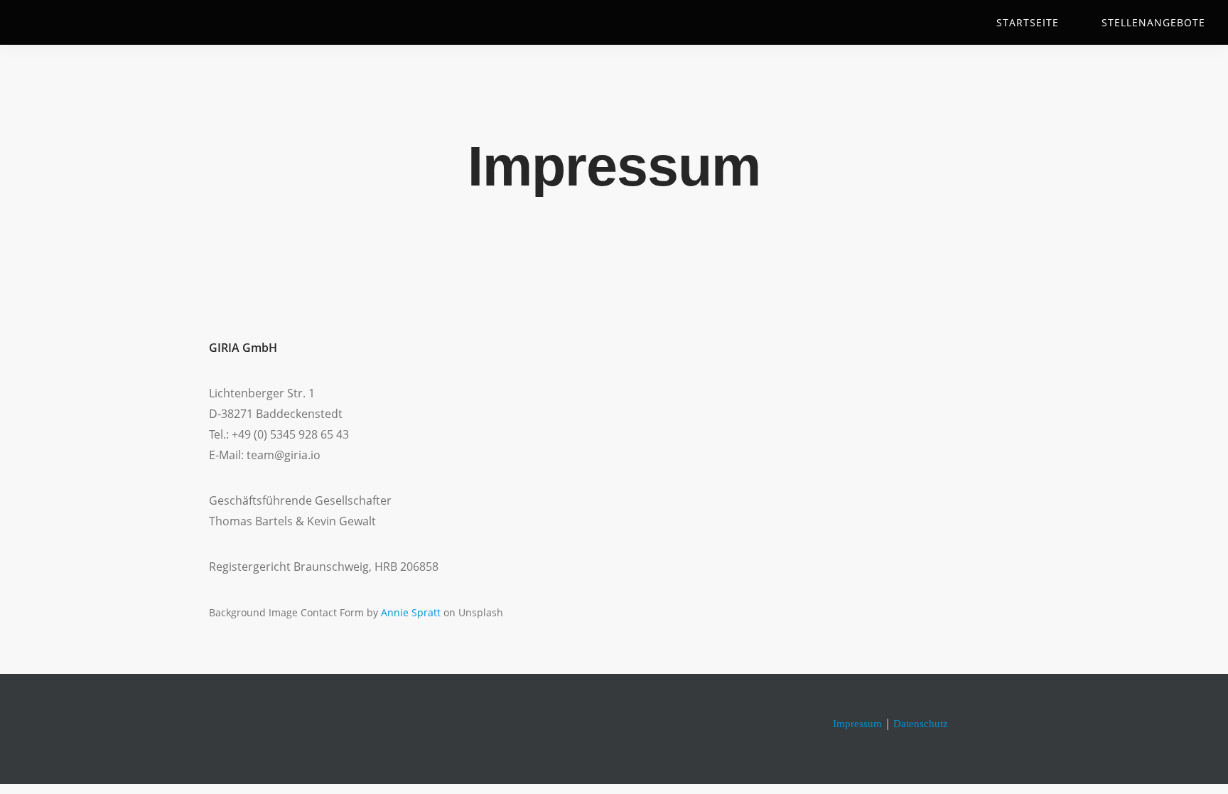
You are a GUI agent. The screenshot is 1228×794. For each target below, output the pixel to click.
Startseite (1027, 22)
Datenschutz (920, 723)
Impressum (857, 723)
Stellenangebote (1153, 22)
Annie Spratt (411, 612)
